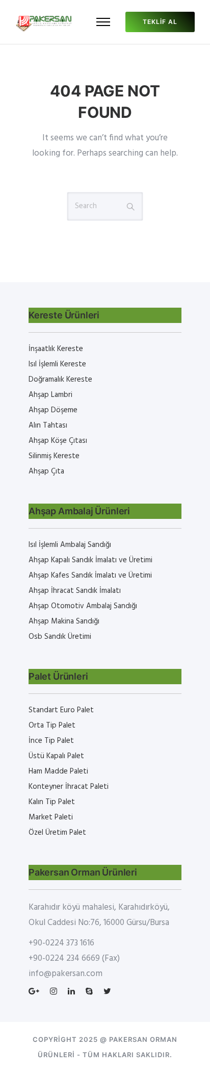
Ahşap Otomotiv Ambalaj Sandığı (83, 606)
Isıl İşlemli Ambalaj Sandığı (70, 545)
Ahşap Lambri (50, 395)
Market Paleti (51, 817)
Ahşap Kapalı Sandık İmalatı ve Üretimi (90, 560)
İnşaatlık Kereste (56, 349)
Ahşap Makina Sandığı (64, 621)
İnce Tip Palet (51, 741)
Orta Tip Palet (52, 725)
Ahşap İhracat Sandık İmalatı (75, 591)
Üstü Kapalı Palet (56, 756)
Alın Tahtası (48, 425)
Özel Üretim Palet (57, 833)
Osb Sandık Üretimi (60, 637)
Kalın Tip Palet (52, 802)
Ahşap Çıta (46, 471)
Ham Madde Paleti (58, 771)
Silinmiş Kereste (54, 456)
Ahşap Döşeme (53, 410)
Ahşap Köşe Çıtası (58, 441)
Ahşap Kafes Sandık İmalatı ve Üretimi (90, 575)
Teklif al (160, 22)
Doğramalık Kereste (60, 379)
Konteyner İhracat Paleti (69, 787)
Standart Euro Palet (61, 710)
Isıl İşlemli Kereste (57, 364)
